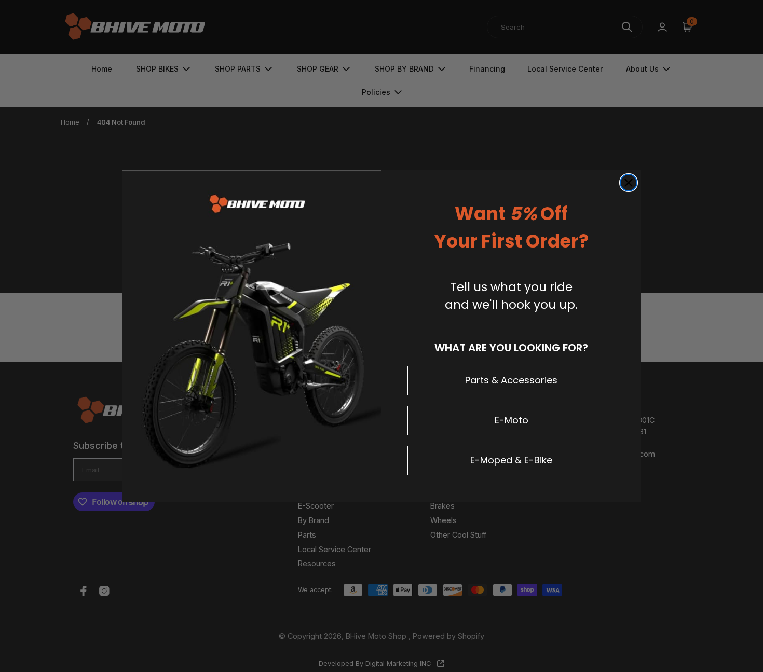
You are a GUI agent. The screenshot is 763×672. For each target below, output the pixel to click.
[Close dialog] (628, 182)
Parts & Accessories (511, 380)
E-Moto (511, 420)
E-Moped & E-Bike (511, 460)
